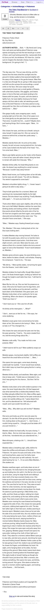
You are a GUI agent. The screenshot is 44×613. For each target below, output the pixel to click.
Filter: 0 (28, 2)
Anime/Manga (18, 6)
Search (23, 2)
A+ (13, 28)
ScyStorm (33, 9)
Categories (5, 6)
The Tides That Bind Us (18, 10)
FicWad (5, 2)
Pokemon (31, 6)
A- (3, 28)
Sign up (12, 596)
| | (27, 28)
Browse (14, 2)
